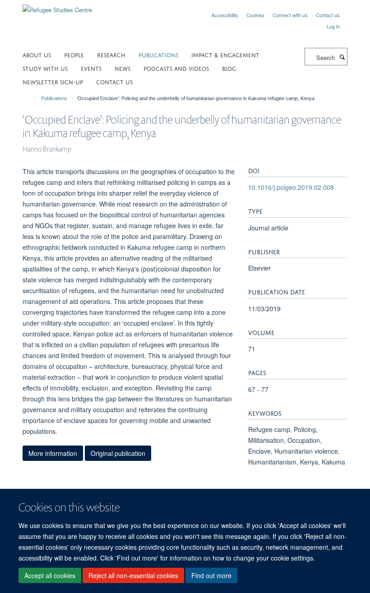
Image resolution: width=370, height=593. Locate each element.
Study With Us (45, 68)
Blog (229, 68)
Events (91, 68)
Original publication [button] (118, 453)
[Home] (30, 98)
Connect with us (290, 14)
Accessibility (224, 14)
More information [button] (52, 453)
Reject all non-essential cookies (133, 575)
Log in (333, 26)
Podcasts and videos (176, 68)
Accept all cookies (49, 575)
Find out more (211, 575)
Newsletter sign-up (53, 81)
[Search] (342, 57)
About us (37, 54)
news (122, 68)
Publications (158, 54)
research (111, 54)
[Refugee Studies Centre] (57, 6)
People (74, 54)
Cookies (255, 14)
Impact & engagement (225, 54)
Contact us (328, 14)
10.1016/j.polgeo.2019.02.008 (291, 187)
